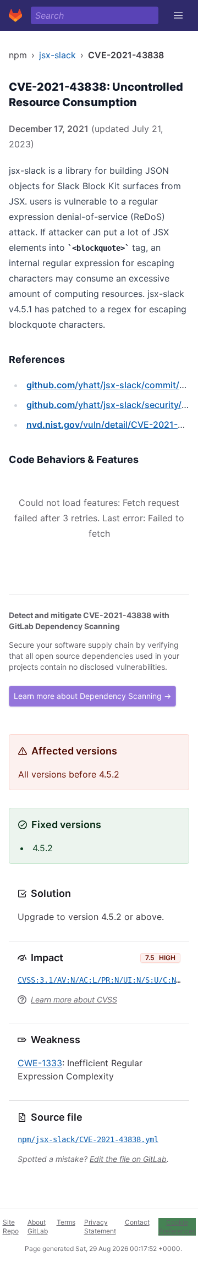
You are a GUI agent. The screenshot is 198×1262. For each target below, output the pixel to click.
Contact (137, 1222)
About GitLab (38, 1226)
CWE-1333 (40, 1062)
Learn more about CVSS (74, 999)
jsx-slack (57, 54)
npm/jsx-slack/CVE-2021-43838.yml (88, 1139)
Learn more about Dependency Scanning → (92, 696)
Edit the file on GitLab (128, 1159)
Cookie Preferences (177, 1226)
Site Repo (11, 1226)
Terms (66, 1222)
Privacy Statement (100, 1226)
